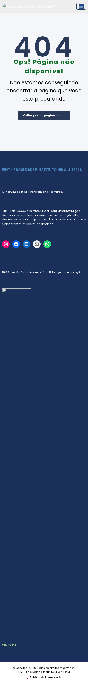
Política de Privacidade (45, 677)
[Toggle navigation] (81, 6)
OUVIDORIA (9, 645)
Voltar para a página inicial (44, 115)
